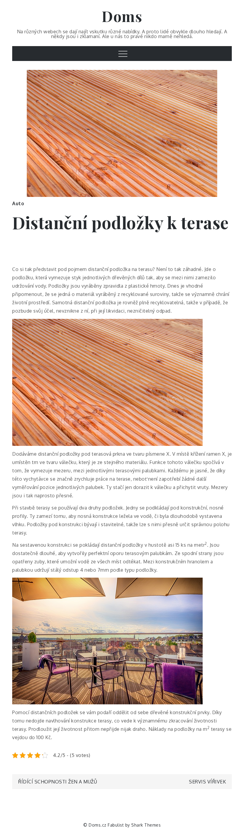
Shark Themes (146, 824)
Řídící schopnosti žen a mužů (57, 782)
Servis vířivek (207, 782)
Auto (18, 203)
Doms (122, 16)
